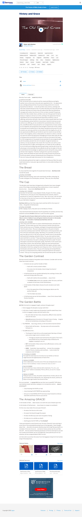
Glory (42, 60)
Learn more (54, 7)
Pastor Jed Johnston (29, 44)
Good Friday (22, 49)
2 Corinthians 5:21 (24, 53)
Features (43, 510)
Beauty (43, 64)
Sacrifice (52, 62)
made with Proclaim (57, 44)
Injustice (49, 64)
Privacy (59, 510)
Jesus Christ (22, 64)
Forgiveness (28, 57)
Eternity (21, 57)
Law (57, 57)
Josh (50, 473)
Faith (48, 55)
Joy (56, 55)
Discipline (38, 62)
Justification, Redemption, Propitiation (46, 471)
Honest (32, 62)
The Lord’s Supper (24, 60)
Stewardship (46, 57)
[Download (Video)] (60, 85)
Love (52, 55)
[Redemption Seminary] (41, 488)
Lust (28, 64)
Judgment (39, 57)
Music (27, 62)
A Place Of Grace (28, 46)
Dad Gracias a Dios (25, 471)
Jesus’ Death (45, 62)
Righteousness (56, 60)
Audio (24, 81)
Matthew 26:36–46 (24, 55)
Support (77, 510)
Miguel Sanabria (24, 473)
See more (60, 443)
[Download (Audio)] (60, 81)
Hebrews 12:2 (33, 53)
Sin (33, 57)
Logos (12, 510)
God (39, 64)
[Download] (32, 454)
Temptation (47, 60)
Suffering (32, 60)
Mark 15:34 (40, 53)
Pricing (51, 510)
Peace (52, 57)
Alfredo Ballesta (39, 473)
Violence (33, 64)
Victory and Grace (29, 85)
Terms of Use (67, 510)
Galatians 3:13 (41, 55)
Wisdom (22, 62)
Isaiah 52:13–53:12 (49, 53)
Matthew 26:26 (33, 55)
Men (37, 60)
